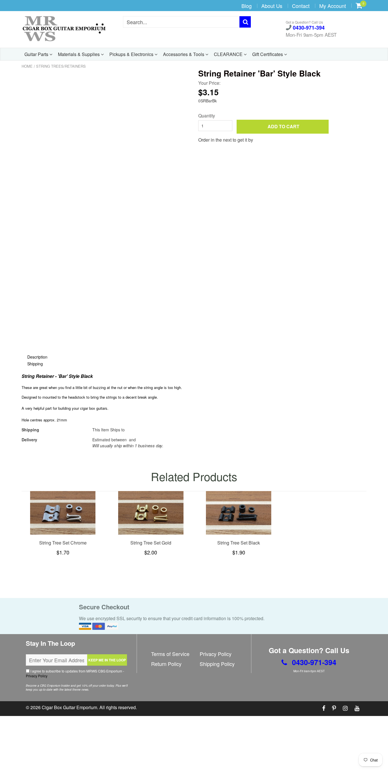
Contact (301, 5)
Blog (246, 5)
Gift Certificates (268, 54)
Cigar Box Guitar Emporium (69, 707)
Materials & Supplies (79, 54)
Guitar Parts (36, 54)
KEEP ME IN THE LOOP (107, 660)
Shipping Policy (217, 663)
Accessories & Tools (184, 54)
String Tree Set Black (238, 542)
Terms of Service (170, 653)
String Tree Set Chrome (63, 542)
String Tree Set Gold (150, 542)
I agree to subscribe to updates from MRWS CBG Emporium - (75, 673)
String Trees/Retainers (61, 66)
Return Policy (166, 663)
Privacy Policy (36, 675)
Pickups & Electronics (132, 54)
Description (37, 357)
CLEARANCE (229, 54)
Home (27, 66)
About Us (271, 5)
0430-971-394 (308, 28)
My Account (332, 5)
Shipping (35, 364)
